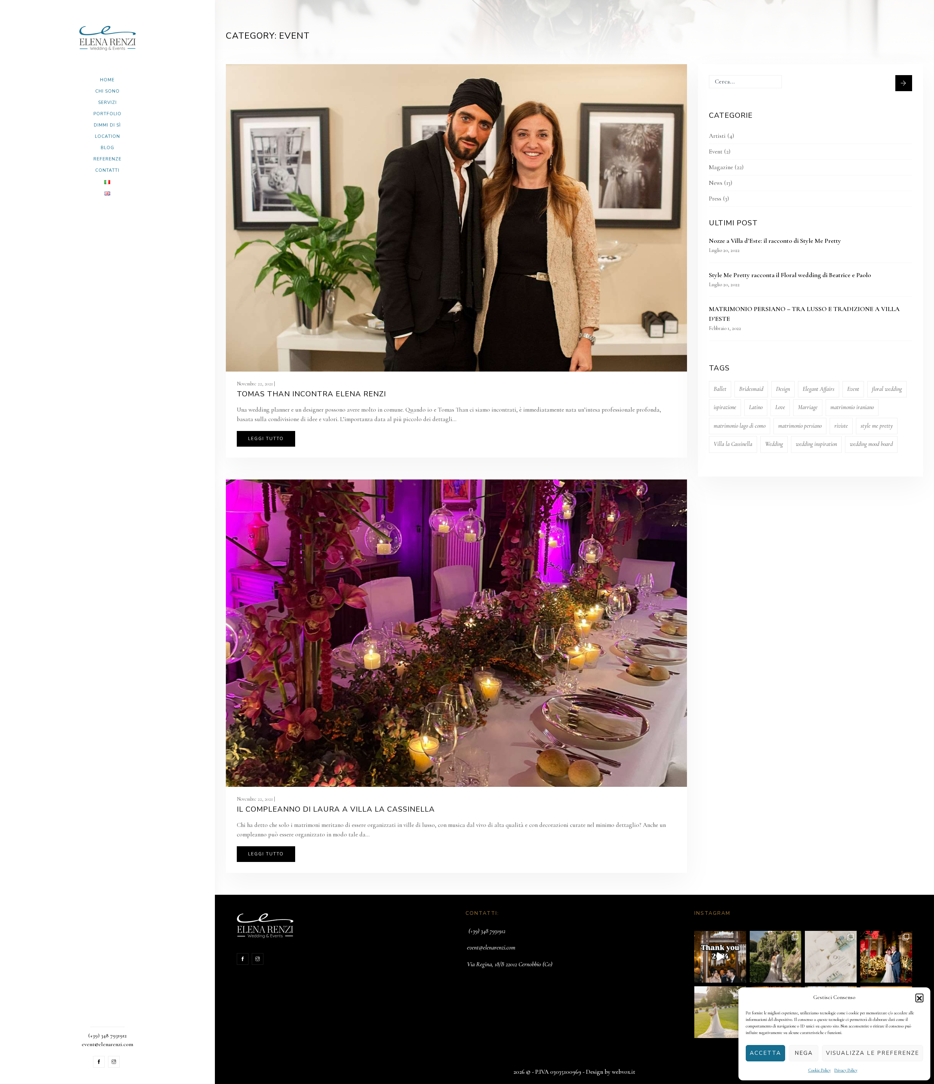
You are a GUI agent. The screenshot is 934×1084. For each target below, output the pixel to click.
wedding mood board (871, 444)
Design (783, 389)
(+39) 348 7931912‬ (486, 931)
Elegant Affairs (818, 389)
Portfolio (107, 114)
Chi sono (107, 91)
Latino (756, 407)
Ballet (720, 389)
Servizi (107, 102)
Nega (804, 1053)
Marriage (808, 407)
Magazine (721, 167)
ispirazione (725, 407)
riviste (841, 426)
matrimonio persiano (800, 426)
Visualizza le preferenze (872, 1053)
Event (715, 151)
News (715, 183)
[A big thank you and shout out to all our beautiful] (720, 957)
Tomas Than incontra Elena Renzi (311, 394)
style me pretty (877, 426)
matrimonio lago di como (739, 426)
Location (107, 136)
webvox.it (623, 1072)
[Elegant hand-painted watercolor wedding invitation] (831, 957)
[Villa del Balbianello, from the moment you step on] (776, 957)
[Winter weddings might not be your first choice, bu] (886, 957)
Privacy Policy (845, 1070)
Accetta (765, 1053)
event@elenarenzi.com (491, 947)
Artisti (717, 136)
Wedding (774, 444)
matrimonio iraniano (852, 407)
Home (107, 80)
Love (780, 407)
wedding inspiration (816, 444)
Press (715, 198)
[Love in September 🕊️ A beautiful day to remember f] (720, 1012)
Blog (107, 148)
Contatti (107, 170)
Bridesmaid (751, 389)
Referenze (107, 159)
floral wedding (887, 389)
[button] (919, 997)
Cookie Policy (819, 1070)
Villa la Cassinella (733, 444)
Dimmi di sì (107, 125)
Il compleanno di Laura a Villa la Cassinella (336, 809)
